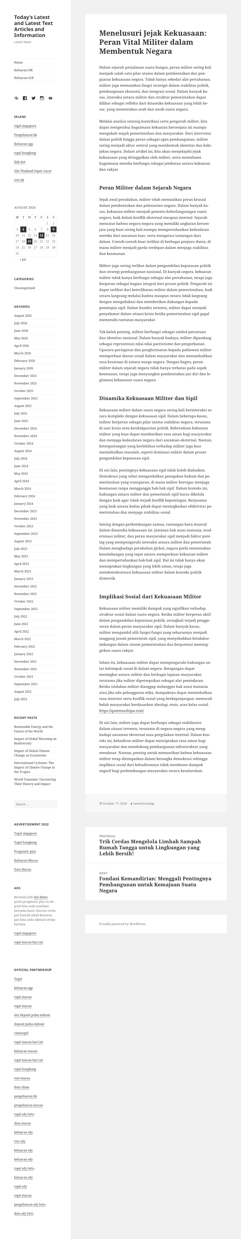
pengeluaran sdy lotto (30, 1204)
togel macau (23, 1195)
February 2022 (24, 646)
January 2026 (23, 368)
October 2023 (23, 526)
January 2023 (23, 579)
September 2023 (26, 534)
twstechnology (143, 803)
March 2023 (22, 571)
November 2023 (25, 519)
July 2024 (20, 458)
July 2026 (20, 323)
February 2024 (24, 496)
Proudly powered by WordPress (122, 924)
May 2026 (21, 338)
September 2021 (26, 684)
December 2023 (25, 511)
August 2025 (23, 406)
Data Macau (22, 869)
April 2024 (21, 481)
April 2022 (21, 631)
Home (18, 62)
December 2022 (25, 586)
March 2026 (22, 353)
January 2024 (23, 504)
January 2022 (23, 654)
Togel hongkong (25, 842)
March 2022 (22, 639)
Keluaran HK (23, 70)
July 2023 (20, 549)
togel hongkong (25, 153)
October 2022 (23, 601)
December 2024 (25, 428)
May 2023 (21, 556)
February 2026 (24, 361)
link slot (19, 162)
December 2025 (25, 376)
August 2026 (23, 316)
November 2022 (25, 594)
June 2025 (21, 421)
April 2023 (21, 564)
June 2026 (21, 331)
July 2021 (20, 699)
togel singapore (25, 126)
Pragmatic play (25, 851)
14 (41, 235)
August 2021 (23, 692)
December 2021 (25, 661)
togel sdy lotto (24, 1114)
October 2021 (23, 676)
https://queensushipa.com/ (121, 710)
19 (29, 241)
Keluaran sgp (23, 144)
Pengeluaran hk (25, 135)
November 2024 (25, 436)
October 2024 (23, 443)
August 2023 (23, 541)
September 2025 (26, 398)
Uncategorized (24, 288)
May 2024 (21, 473)
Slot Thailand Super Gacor (33, 171)
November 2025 (25, 383)
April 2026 (21, 346)
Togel (18, 979)
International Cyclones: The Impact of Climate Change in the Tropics (34, 767)
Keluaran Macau (26, 860)
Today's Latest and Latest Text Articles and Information (33, 26)
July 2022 (20, 616)
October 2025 (23, 391)
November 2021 (25, 669)
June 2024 (21, 466)
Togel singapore (25, 833)
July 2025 (20, 413)
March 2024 (22, 489)
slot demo (41, 897)
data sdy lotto (24, 1213)
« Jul (23, 259)
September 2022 (26, 609)
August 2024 (23, 451)
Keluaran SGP (24, 78)
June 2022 (21, 624)
